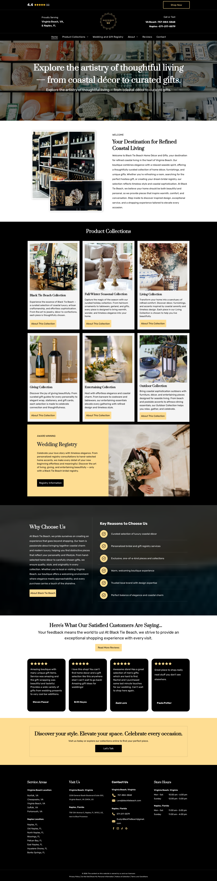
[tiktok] (122, 829)
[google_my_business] (126, 829)
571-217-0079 (123, 814)
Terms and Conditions (139, 877)
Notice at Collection (122, 877)
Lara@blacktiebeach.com (129, 800)
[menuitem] (54, 37)
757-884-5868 (125, 795)
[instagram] (118, 829)
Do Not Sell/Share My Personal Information (97, 877)
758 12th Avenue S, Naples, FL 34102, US (86, 812)
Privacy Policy (74, 877)
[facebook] (113, 829)
